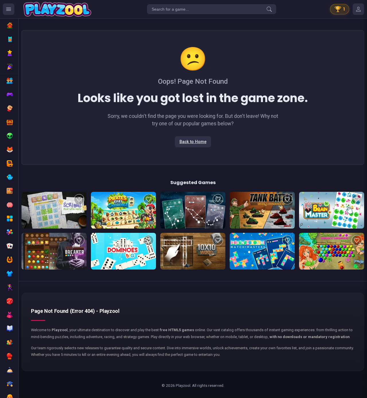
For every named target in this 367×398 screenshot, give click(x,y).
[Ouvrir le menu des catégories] (8, 9)
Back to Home (192, 141)
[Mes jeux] (358, 9)
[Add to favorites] (79, 199)
